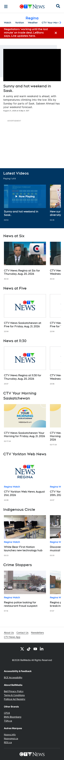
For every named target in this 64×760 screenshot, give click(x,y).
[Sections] (6, 6)
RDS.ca (8, 742)
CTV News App (12, 637)
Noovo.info (10, 734)
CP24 (7, 713)
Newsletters (37, 632)
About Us (9, 632)
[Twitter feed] (22, 649)
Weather (33, 22)
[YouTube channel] (35, 649)
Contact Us (22, 632)
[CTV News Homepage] (32, 6)
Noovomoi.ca (11, 738)
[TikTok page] (29, 649)
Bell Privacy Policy (13, 691)
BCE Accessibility (13, 677)
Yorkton (19, 22)
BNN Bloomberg (12, 716)
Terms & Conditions (14, 695)
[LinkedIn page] (42, 649)
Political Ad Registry (14, 699)
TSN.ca (8, 720)
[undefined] (25, 203)
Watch (7, 22)
